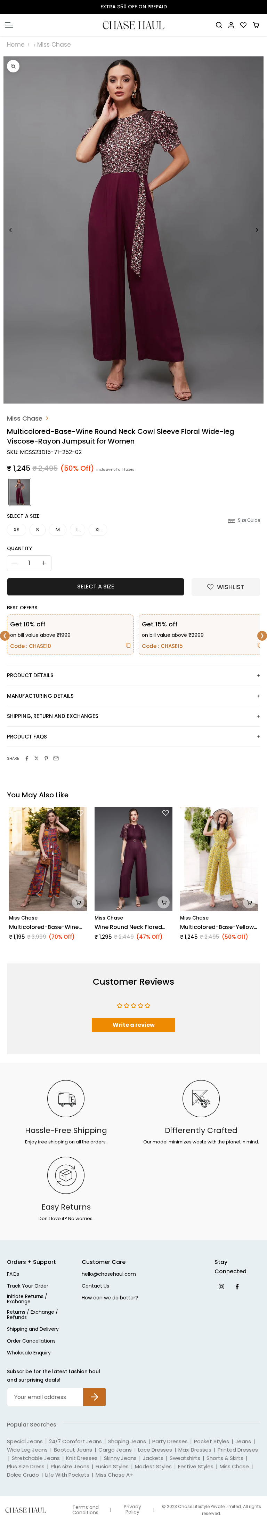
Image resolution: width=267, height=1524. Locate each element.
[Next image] (256, 230)
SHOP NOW (165, 6)
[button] (226, 587)
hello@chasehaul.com (109, 1274)
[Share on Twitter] (36, 758)
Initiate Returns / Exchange (27, 1299)
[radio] (19, 492)
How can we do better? (110, 1298)
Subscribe (94, 1391)
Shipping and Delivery (33, 1329)
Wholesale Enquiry (29, 1353)
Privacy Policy (132, 1509)
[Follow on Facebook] (237, 1286)
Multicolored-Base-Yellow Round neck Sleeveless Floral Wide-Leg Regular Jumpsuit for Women (217, 927)
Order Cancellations (31, 1341)
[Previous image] (10, 230)
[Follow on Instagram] (221, 1286)
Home (16, 44)
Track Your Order (27, 1286)
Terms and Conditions (85, 1510)
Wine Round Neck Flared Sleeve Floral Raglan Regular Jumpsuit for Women (128, 927)
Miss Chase (54, 44)
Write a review (134, 1025)
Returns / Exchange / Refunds (32, 1315)
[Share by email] (56, 758)
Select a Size (23, 516)
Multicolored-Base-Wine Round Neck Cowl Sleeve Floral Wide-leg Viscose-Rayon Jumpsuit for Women (44, 927)
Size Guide (249, 520)
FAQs (13, 1274)
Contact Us (95, 1286)
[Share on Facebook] (27, 758)
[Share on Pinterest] (46, 758)
